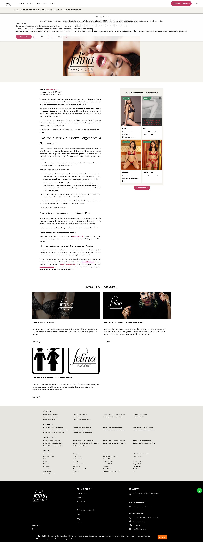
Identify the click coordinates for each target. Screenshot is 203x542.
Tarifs (78, 506)
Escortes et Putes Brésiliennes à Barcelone (53, 427)
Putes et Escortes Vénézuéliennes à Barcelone (144, 430)
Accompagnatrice (47, 454)
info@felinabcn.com (67, 264)
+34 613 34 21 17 (139, 521)
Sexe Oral (135, 469)
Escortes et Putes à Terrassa (50, 417)
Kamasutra (105, 466)
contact (53, 3)
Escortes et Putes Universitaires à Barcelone (144, 443)
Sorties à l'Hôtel (107, 459)
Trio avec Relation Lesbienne (50, 474)
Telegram (137, 525)
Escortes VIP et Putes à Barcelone (51, 440)
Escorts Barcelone (83, 493)
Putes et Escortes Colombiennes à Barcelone (114, 430)
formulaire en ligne (47, 267)
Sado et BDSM (106, 469)
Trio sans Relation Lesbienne (110, 456)
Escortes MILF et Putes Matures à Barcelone (114, 440)
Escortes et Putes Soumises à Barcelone (53, 445)
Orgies (45, 459)
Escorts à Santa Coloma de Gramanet (112, 417)
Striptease (75, 471)
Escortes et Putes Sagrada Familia (81, 419)
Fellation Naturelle (108, 464)
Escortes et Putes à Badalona (80, 414)
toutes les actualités (28, 10)
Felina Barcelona (52, 89)
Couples (45, 461)
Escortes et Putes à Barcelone (50, 414)
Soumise (135, 459)
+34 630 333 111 (88, 262)
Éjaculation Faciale (108, 461)
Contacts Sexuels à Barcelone (80, 445)
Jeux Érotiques (76, 466)
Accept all (23, 37)
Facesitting (75, 474)
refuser (58, 37)
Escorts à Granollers (78, 417)
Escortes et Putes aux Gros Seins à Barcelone (114, 443)
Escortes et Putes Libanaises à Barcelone (113, 427)
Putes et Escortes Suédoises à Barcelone (143, 427)
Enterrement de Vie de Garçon (141, 454)
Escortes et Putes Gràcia (49, 419)
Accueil (15, 10)
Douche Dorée (137, 466)
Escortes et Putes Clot (138, 417)
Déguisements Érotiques (49, 456)
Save (41, 37)
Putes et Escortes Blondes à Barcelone (52, 443)
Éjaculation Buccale (78, 464)
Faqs (79, 514)
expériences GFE (78, 236)
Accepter (162, 537)
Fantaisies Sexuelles (138, 461)
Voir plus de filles (141, 187)
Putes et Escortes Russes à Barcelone (82, 430)
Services (30, 3)
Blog (78, 518)
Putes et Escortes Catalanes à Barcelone (83, 432)
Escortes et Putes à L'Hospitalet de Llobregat (114, 414)
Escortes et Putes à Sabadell (140, 414)
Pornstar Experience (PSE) (79, 469)
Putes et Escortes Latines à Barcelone (82, 427)
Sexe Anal (75, 461)
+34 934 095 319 (139, 518)
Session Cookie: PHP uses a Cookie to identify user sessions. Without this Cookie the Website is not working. (54, 29)
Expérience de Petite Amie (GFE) (111, 471)
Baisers (105, 454)
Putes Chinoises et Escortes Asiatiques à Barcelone (55, 430)
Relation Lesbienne (78, 459)
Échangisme (46, 466)
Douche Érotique (77, 456)
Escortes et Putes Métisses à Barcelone (142, 440)
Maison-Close (41, 3)
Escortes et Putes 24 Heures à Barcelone (83, 440)
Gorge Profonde (137, 464)
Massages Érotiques (48, 469)
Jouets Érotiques (47, 471)
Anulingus (75, 454)
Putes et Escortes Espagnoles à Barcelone (53, 432)
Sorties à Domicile (137, 456)
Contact (79, 523)
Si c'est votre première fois (85, 510)
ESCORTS (21, 3)
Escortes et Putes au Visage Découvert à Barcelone (86, 443)
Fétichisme (45, 464)
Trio (134, 471)
